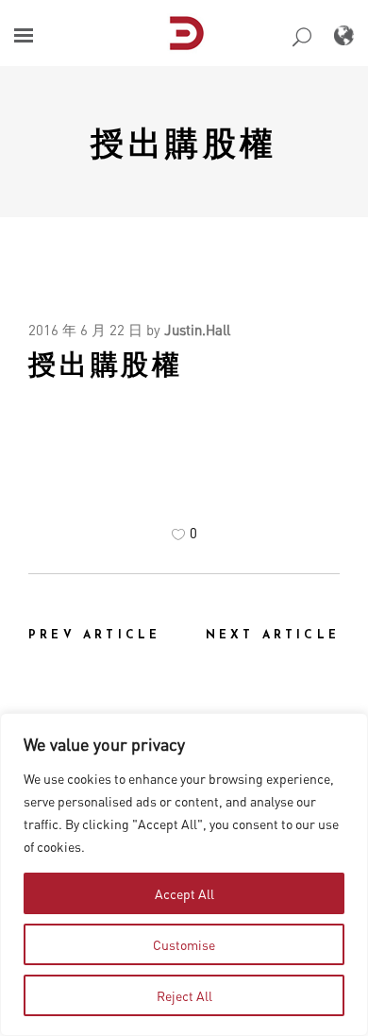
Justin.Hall (197, 329)
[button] (23, 35)
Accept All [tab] (184, 893)
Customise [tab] (184, 944)
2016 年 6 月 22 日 (85, 329)
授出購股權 (184, 141)
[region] (184, 874)
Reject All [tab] (184, 995)
